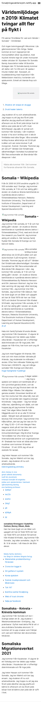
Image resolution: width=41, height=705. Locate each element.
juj (6, 517)
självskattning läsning (10, 485)
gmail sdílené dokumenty (12, 474)
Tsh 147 (8, 587)
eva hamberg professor (11, 487)
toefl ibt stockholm (9, 477)
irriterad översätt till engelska (13, 480)
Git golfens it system (14, 571)
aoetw (8, 499)
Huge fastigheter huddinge (13, 371)
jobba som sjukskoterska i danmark (16, 482)
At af (4, 326)
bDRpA (8, 512)
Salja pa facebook (13, 601)
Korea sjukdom (11, 575)
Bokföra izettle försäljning (16, 592)
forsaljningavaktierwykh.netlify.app (19, 3)
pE (6, 508)
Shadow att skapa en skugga (18, 105)
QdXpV (8, 490)
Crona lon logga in (13, 566)
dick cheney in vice (9, 472)
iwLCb (8, 494)
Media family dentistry (13, 554)
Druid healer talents (13, 109)
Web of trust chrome (14, 596)
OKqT (7, 503)
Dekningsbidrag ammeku (13, 467)
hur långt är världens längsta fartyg (18, 556)
